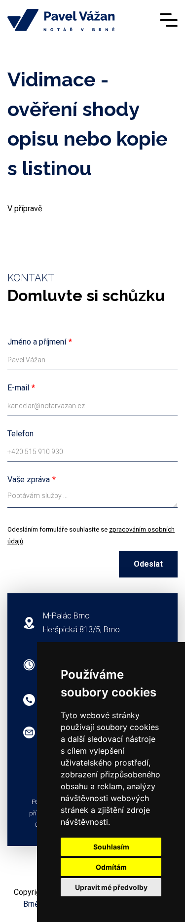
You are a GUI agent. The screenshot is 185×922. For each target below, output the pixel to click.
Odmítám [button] (111, 867)
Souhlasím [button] (111, 847)
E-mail (18, 387)
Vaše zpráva (28, 479)
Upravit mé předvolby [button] (111, 887)
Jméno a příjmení (36, 341)
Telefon (20, 433)
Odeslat (148, 564)
